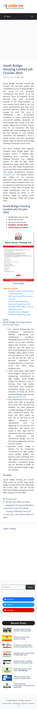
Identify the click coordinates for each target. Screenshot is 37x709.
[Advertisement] (18, 39)
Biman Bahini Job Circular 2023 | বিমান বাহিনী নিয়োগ (22, 670)
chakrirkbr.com (9, 174)
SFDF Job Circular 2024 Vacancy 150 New (21, 638)
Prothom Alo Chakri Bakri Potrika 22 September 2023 (23, 646)
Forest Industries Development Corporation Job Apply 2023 (24, 685)
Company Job (11, 499)
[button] (32, 16)
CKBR (29, 6)
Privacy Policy (7, 703)
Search (30, 587)
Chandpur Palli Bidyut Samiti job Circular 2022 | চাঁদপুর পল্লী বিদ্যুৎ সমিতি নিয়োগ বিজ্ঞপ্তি (18, 514)
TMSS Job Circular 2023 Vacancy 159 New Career (22, 677)
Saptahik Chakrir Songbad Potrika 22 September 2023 (23, 662)
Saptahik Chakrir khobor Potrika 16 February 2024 (22, 630)
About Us (25, 703)
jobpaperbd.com (19, 397)
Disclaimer (16, 703)
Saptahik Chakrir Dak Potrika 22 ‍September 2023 (24, 654)
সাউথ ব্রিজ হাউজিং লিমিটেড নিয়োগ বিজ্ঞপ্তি (18, 502)
